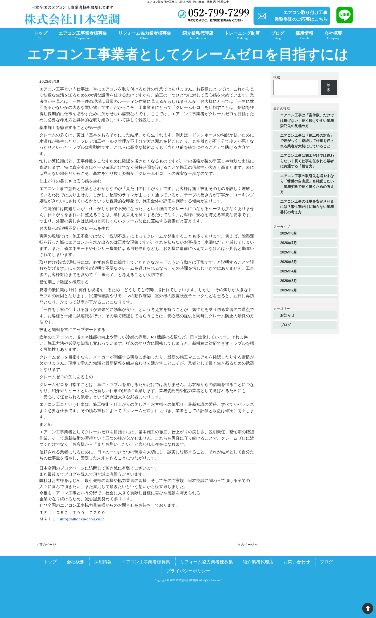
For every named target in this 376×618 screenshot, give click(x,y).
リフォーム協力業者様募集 (206, 561)
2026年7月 (288, 243)
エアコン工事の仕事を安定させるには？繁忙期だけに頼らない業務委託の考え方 (307, 206)
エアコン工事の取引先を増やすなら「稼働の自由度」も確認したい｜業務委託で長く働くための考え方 (307, 184)
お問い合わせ (297, 561)
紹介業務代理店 (258, 561)
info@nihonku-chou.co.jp (82, 519)
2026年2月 (288, 290)
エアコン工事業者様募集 (146, 561)
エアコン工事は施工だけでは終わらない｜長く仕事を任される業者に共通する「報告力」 (307, 160)
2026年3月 (288, 281)
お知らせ (287, 315)
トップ (50, 561)
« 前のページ (46, 545)
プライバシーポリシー (188, 571)
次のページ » (247, 545)
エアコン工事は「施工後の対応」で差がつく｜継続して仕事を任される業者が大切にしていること (307, 140)
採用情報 (103, 561)
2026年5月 (288, 262)
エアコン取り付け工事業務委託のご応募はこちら (301, 15)
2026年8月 (288, 233)
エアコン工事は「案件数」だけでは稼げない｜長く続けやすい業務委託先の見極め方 (307, 120)
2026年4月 (288, 271)
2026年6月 (288, 252)
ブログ (285, 325)
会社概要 (75, 561)
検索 (276, 77)
